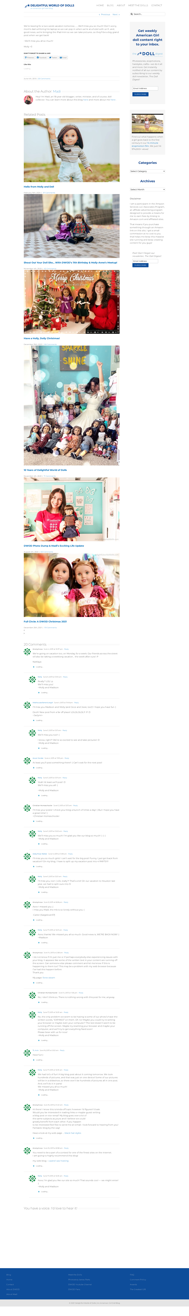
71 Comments (50, 476)
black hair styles (73, 1133)
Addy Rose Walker (40, 854)
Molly (40, 677)
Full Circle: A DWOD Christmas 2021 (45, 621)
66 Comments (50, 344)
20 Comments (44, 79)
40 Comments (50, 269)
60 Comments (47, 552)
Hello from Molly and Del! (39, 186)
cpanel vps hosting (59, 1161)
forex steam (49, 977)
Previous (105, 14)
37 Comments (49, 193)
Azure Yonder (38, 758)
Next (115, 14)
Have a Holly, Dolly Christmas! (42, 338)
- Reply (66, 649)
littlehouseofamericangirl (43, 703)
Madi (57, 91)
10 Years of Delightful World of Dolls (45, 470)
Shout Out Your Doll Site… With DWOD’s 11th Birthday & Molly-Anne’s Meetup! (70, 262)
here (85, 100)
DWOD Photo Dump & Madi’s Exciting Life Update (54, 545)
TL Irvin (36, 1050)
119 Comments (50, 627)
